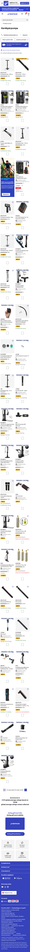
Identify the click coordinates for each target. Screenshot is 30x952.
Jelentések (18, 933)
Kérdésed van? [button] (5, 867)
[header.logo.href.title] (12, 14)
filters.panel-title (7, 39)
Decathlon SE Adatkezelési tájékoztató (9, 924)
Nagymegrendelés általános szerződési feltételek (11, 921)
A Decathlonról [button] (5, 871)
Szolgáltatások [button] (5, 863)
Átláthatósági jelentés (5, 935)
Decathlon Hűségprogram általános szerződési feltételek (13, 919)
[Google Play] (19, 878)
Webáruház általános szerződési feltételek (10, 910)
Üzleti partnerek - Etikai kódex (17, 925)
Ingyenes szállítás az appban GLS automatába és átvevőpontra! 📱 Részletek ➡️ (13, 10)
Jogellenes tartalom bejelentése (7, 930)
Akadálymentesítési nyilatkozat (19, 935)
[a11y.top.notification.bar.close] (27, 9)
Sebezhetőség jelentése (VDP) (7, 933)
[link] (6, 194)
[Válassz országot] (9, 893)
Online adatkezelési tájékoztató (7, 913)
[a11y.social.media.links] (2, 887)
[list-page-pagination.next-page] (25, 790)
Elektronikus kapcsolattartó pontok (8, 932)
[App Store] (7, 878)
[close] (2, 3)
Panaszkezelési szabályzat (7, 922)
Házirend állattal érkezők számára (8, 928)
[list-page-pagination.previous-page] (4, 790)
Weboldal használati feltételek (7, 927)
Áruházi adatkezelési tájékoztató (8, 914)
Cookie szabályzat (5, 925)
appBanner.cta (24, 3)
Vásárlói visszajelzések (6, 911)
